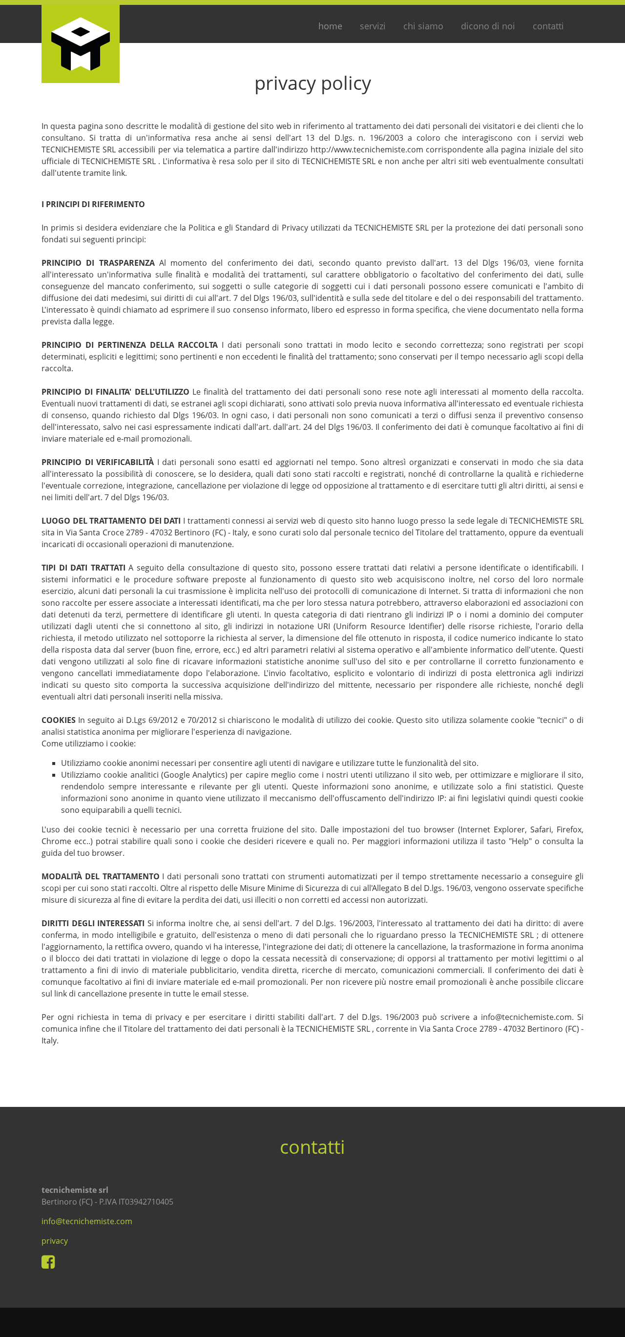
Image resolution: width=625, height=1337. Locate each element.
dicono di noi (488, 26)
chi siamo (423, 26)
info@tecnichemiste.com (87, 1221)
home (330, 26)
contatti (548, 26)
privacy (55, 1240)
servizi (373, 26)
